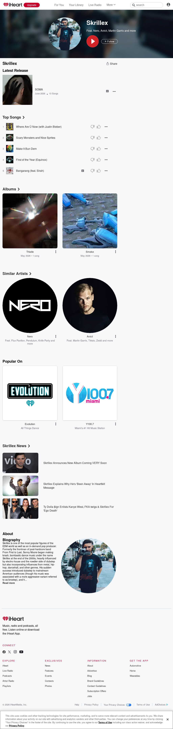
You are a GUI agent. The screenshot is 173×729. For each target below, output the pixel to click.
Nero (96, 31)
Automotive (135, 665)
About (90, 665)
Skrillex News (14, 445)
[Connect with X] (9, 652)
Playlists (7, 686)
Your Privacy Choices (114, 704)
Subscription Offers (96, 691)
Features (49, 670)
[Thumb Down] (93, 126)
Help (77, 704)
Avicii (104, 31)
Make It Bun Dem (26, 149)
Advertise (92, 670)
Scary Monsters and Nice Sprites (35, 138)
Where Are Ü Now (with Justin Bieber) (38, 127)
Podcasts (7, 675)
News (47, 665)
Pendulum (31, 340)
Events (48, 675)
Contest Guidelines (96, 686)
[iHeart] (13, 5)
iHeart (5, 665)
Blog (89, 675)
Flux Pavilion (18, 340)
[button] (92, 41)
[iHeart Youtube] (21, 652)
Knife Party (44, 340)
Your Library (76, 5)
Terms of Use (143, 704)
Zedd (99, 340)
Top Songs (12, 117)
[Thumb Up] (99, 126)
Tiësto (91, 340)
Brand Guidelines (95, 680)
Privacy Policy (91, 704)
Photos (48, 686)
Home (132, 670)
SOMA (39, 89)
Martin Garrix (116, 31)
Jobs (89, 696)
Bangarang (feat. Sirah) (30, 171)
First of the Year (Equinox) (31, 160)
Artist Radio (8, 680)
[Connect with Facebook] (4, 652)
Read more (9, 583)
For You (59, 5)
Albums (9, 189)
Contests (49, 680)
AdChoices (160, 704)
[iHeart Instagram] (15, 652)
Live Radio (95, 5)
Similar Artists (15, 273)
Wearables (135, 675)
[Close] (167, 719)
